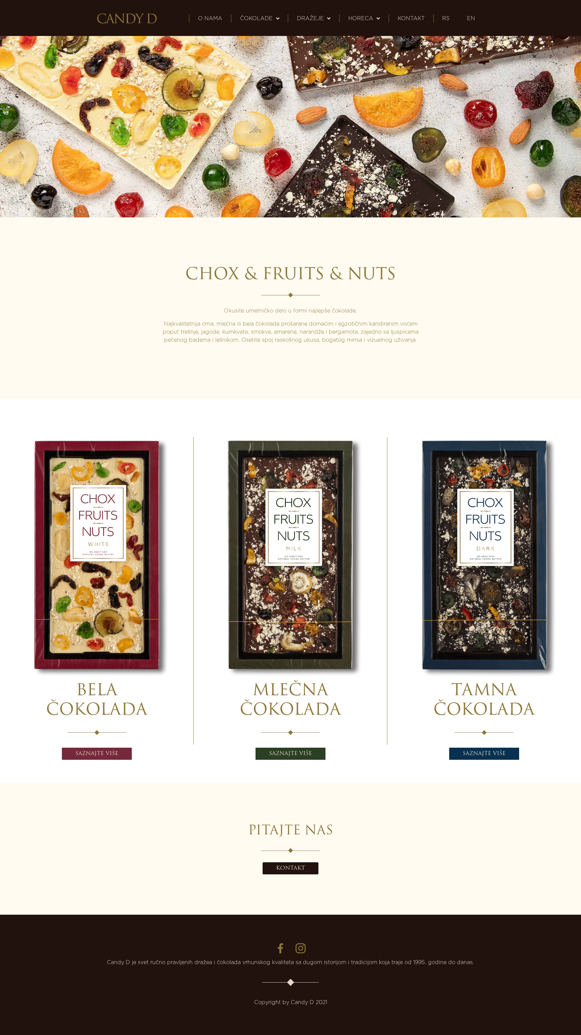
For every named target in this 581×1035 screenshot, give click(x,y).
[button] (97, 754)
